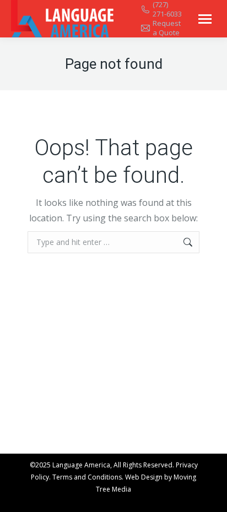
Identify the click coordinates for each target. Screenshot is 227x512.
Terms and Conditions (87, 477)
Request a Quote (167, 28)
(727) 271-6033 (167, 9)
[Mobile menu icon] (205, 19)
